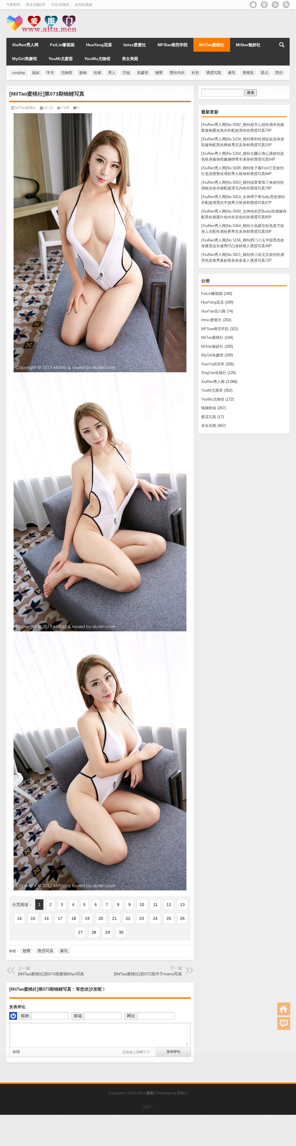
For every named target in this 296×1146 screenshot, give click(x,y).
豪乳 (64, 950)
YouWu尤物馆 (212, 399)
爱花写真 (208, 417)
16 (46, 918)
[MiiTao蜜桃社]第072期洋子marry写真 (148, 974)
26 (182, 918)
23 (141, 918)
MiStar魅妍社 (212, 346)
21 (114, 918)
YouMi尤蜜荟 (212, 390)
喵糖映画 (208, 408)
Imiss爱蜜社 (211, 320)
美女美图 (208, 425)
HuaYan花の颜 (213, 311)
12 (168, 904)
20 (101, 918)
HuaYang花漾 (212, 302)
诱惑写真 (45, 950)
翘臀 (27, 950)
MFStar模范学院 (215, 329)
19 (87, 918)
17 (60, 918)
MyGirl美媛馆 (212, 355)
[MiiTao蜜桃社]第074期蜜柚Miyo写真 (51, 974)
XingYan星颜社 (213, 373)
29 (107, 932)
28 (94, 932)
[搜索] (282, 45)
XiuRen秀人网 (213, 381)
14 (19, 918)
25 (168, 918)
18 (73, 918)
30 (121, 932)
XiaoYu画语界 (212, 364)
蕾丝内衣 (177, 72)
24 (155, 918)
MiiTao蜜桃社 (212, 337)
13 (182, 904)
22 (128, 918)
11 (155, 904)
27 (80, 932)
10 (142, 904)
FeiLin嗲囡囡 (212, 293)
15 (33, 918)
